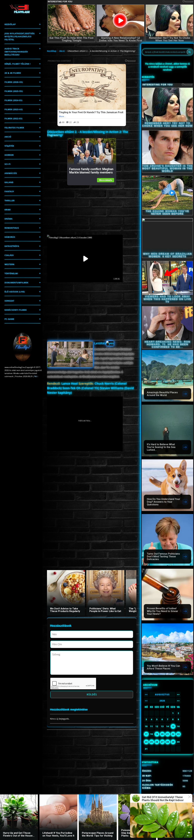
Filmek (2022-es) (13, 118)
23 (178, 734)
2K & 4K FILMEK (13, 73)
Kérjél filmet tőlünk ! (18, 63)
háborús (10, 237)
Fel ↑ (36, 376)
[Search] (189, 52)
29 (173, 742)
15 (173, 726)
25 (151, 742)
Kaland (9, 182)
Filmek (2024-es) (13, 100)
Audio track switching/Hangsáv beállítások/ (16, 51)
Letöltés (100, 343)
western (9, 264)
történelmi (11, 273)
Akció (8, 136)
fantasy (9, 191)
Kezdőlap (10, 24)
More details (105, 180)
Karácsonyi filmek (16, 310)
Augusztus (162, 694)
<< (146, 694)
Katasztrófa (12, 246)
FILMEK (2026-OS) (14, 82)
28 (167, 742)
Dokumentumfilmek (16, 282)
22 (173, 734)
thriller (10, 200)
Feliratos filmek (14, 127)
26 (157, 742)
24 (146, 742)
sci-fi (8, 164)
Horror (9, 155)
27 (162, 742)
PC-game (9, 319)
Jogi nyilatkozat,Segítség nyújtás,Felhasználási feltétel (20, 36)
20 (162, 734)
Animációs (11, 173)
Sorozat (9, 300)
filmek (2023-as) (14, 109)
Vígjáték (9, 145)
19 (157, 734)
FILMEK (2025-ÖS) (14, 91)
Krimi (8, 209)
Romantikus (12, 227)
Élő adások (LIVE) (15, 291)
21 (167, 734)
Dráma (9, 218)
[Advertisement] (91, 206)
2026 (162, 700)
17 (146, 734)
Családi (9, 255)
